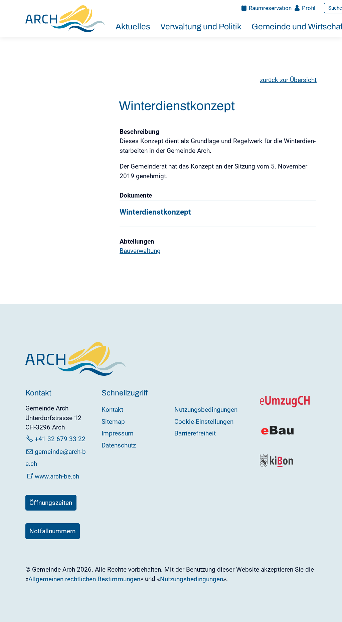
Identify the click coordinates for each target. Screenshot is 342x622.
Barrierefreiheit (195, 433)
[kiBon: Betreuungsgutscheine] (277, 466)
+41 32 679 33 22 (60, 439)
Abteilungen (137, 241)
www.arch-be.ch (57, 476)
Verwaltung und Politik (200, 26)
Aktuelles (133, 26)
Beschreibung (139, 131)
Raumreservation (270, 8)
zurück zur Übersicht (288, 80)
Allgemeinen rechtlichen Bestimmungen (84, 579)
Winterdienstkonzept (155, 212)
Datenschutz (119, 445)
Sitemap (113, 421)
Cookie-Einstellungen (203, 421)
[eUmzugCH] (285, 406)
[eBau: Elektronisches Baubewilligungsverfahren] (277, 434)
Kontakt (112, 409)
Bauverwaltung (140, 251)
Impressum (118, 433)
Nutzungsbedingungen (205, 409)
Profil (308, 8)
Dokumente (136, 195)
